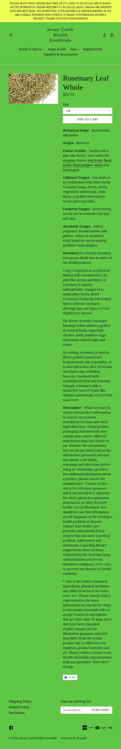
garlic (67, 165)
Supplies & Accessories (60, 54)
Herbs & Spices (32, 49)
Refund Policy (19, 707)
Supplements (92, 49)
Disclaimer (17, 713)
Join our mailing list (75, 701)
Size (66, 104)
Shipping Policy (20, 701)
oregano (69, 160)
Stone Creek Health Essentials (60, 35)
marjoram (95, 160)
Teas (75, 49)
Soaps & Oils (57, 49)
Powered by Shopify (73, 738)
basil (107, 160)
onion (98, 165)
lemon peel (71, 170)
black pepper (83, 165)
